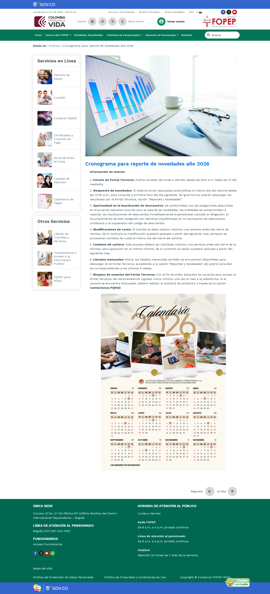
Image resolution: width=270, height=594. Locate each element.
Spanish (199, 12)
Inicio (38, 35)
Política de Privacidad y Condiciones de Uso (135, 577)
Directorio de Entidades (121, 12)
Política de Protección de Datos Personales (63, 577)
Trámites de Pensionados (123, 35)
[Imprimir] (92, 21)
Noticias (186, 35)
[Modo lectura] (122, 21)
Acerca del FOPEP (57, 35)
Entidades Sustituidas (88, 35)
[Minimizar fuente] (102, 21)
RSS (191, 12)
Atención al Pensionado (160, 35)
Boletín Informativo (149, 12)
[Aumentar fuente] (112, 21)
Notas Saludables (175, 12)
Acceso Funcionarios (47, 544)
